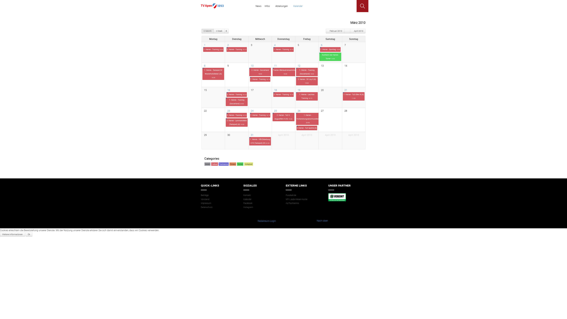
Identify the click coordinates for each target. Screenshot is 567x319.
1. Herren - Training (213, 49)
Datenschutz (206, 207)
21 (345, 90)
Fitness (233, 164)
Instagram (248, 207)
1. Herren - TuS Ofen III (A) (354, 96)
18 (275, 90)
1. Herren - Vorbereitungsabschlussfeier (307, 119)
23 (228, 110)
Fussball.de (291, 195)
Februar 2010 (336, 31)
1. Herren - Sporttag (330, 49)
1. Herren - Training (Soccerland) (307, 72)
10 (252, 65)
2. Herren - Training (236, 49)
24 (252, 110)
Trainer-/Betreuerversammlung (285, 72)
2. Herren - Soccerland (260, 72)
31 (252, 135)
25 (275, 110)
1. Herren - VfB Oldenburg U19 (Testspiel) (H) (260, 141)
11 (275, 65)
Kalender (247, 199)
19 (299, 90)
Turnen (240, 164)
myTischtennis (292, 203)
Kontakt (247, 195)
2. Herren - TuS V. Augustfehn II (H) (283, 117)
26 (299, 110)
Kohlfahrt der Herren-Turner (330, 57)
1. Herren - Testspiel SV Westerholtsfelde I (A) (213, 74)
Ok (29, 234)
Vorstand (205, 199)
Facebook (247, 203)
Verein (207, 164)
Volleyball (248, 164)
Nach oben (322, 220)
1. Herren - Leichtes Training (306, 96)
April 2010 (358, 31)
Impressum (206, 203)
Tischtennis (223, 164)
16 (228, 90)
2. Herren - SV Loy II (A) (307, 81)
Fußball (215, 164)
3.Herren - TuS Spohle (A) (307, 128)
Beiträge (204, 195)
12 (299, 65)
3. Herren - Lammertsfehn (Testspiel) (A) (237, 122)
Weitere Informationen (12, 234)
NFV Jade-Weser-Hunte (296, 199)
